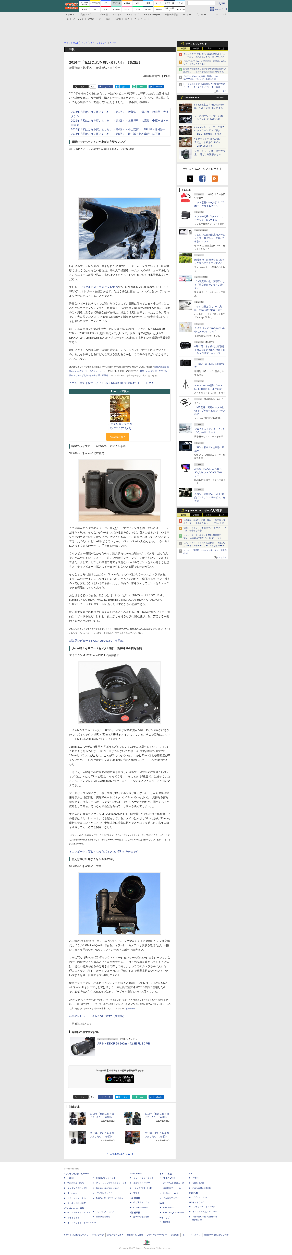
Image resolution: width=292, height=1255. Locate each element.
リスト (93, 87)
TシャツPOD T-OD (142, 1188)
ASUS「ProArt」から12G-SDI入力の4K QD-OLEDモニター (209, 472)
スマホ (91, 19)
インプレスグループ (191, 1235)
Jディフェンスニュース (173, 1183)
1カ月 (221, 48)
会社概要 (175, 1235)
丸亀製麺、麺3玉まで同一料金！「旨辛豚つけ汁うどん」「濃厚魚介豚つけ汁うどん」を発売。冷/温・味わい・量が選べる (204, 523)
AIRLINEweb (169, 1178)
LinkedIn (158, 87)
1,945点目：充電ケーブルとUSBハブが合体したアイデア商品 (209, 410)
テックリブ (165, 1217)
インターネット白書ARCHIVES (81, 1223)
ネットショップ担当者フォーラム (111, 1183)
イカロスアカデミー (172, 1198)
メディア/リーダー (151, 14)
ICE (190, 1173)
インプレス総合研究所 (77, 1188)
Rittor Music (136, 1173)
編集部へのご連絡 (135, 1235)
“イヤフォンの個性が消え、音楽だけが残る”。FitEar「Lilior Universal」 (209, 142)
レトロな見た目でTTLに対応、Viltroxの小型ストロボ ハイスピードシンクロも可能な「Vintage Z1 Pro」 (204, 87)
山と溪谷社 (135, 1198)
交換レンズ (86, 14)
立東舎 (136, 1193)
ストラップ (78, 19)
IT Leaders (72, 1193)
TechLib (166, 1222)
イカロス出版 (166, 1173)
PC (67, 19)
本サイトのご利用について (76, 1235)
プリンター (201, 14)
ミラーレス (71, 14)
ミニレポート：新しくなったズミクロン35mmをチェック (104, 851)
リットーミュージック (143, 1178)
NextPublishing (103, 1217)
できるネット (73, 1217)
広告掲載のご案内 (115, 1235)
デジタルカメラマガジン (78, 1212)
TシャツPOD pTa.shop (203, 1206)
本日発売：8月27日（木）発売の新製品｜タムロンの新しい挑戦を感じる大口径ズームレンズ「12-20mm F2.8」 (204, 57)
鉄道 (108, 19)
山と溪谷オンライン (142, 1202)
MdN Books (168, 1207)
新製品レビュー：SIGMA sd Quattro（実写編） (97, 640)
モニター (187, 14)
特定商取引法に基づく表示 (216, 1235)
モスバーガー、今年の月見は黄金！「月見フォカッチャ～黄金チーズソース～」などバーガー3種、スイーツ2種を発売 (204, 546)
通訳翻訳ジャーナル (172, 1188)
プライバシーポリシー (157, 1235)
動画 (127, 19)
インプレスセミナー (105, 1193)
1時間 (183, 48)
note (141, 87)
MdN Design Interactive (173, 1212)
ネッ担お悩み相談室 (76, 1203)
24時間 (196, 48)
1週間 (209, 48)
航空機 (118, 19)
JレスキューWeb (170, 1193)
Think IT (71, 1178)
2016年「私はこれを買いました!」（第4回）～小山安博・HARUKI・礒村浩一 (118, 129)
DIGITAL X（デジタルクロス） (110, 1198)
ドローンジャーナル (76, 1198)
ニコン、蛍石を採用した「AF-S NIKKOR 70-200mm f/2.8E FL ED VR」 (112, 383)
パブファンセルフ (200, 1197)
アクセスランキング (196, 44)
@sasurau (130, 1008)
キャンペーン (140, 19)
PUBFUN (193, 1193)
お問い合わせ (98, 1235)
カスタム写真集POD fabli (204, 1212)
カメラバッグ (133, 14)
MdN (162, 1203)
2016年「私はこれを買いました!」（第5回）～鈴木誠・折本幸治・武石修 (115, 133)
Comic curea (198, 1183)
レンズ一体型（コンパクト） (108, 14)
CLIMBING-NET (140, 1207)
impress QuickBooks (201, 1188)
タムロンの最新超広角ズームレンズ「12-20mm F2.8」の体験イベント (209, 238)
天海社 (195, 1178)
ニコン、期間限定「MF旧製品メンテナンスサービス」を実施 (209, 497)
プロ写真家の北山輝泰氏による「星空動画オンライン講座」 (209, 284)
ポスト (83, 87)
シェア (108, 87)
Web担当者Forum (75, 1183)
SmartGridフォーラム (106, 1178)
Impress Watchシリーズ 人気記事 (203, 510)
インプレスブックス (105, 1212)
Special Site (192, 97)
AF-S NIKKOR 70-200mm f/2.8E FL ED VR (123, 1043)
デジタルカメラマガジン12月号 (99, 287)
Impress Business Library (107, 1188)
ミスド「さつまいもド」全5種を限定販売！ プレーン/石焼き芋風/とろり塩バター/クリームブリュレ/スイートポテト (204, 538)
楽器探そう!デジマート (143, 1183)
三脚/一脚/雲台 (171, 14)
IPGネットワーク (197, 1202)
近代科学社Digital (141, 1217)
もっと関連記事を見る (118, 1154)
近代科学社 (135, 1212)
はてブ (124, 87)
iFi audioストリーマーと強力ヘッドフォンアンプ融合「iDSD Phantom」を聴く (209, 130)
